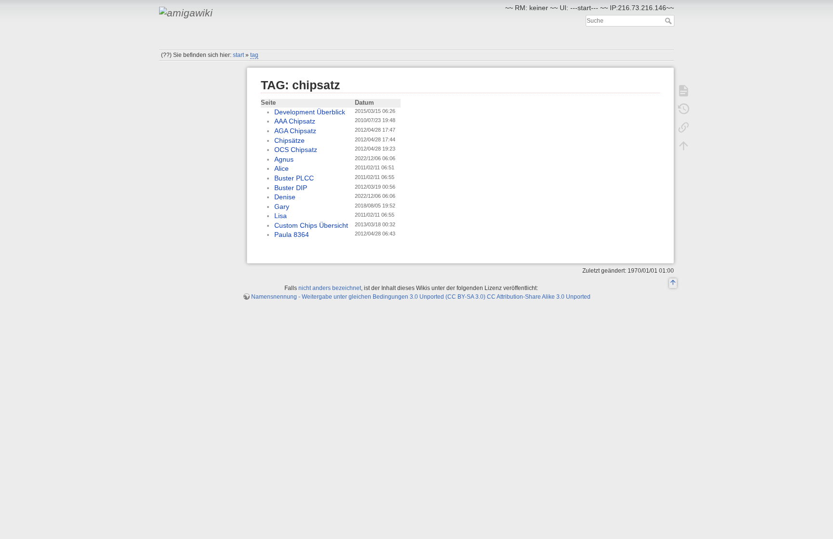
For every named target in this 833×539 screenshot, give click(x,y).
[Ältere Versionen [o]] (683, 109)
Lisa (280, 216)
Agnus (284, 159)
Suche (669, 20)
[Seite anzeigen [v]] (683, 91)
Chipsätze (289, 140)
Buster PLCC (294, 178)
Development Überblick (309, 112)
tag (254, 55)
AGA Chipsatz (295, 131)
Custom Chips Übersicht (311, 225)
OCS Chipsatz (295, 149)
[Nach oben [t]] (683, 146)
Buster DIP (290, 188)
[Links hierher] (683, 127)
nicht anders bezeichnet (329, 288)
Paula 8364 (291, 234)
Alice (281, 168)
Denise (285, 197)
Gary (281, 206)
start (238, 55)
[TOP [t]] (673, 283)
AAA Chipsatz (294, 121)
